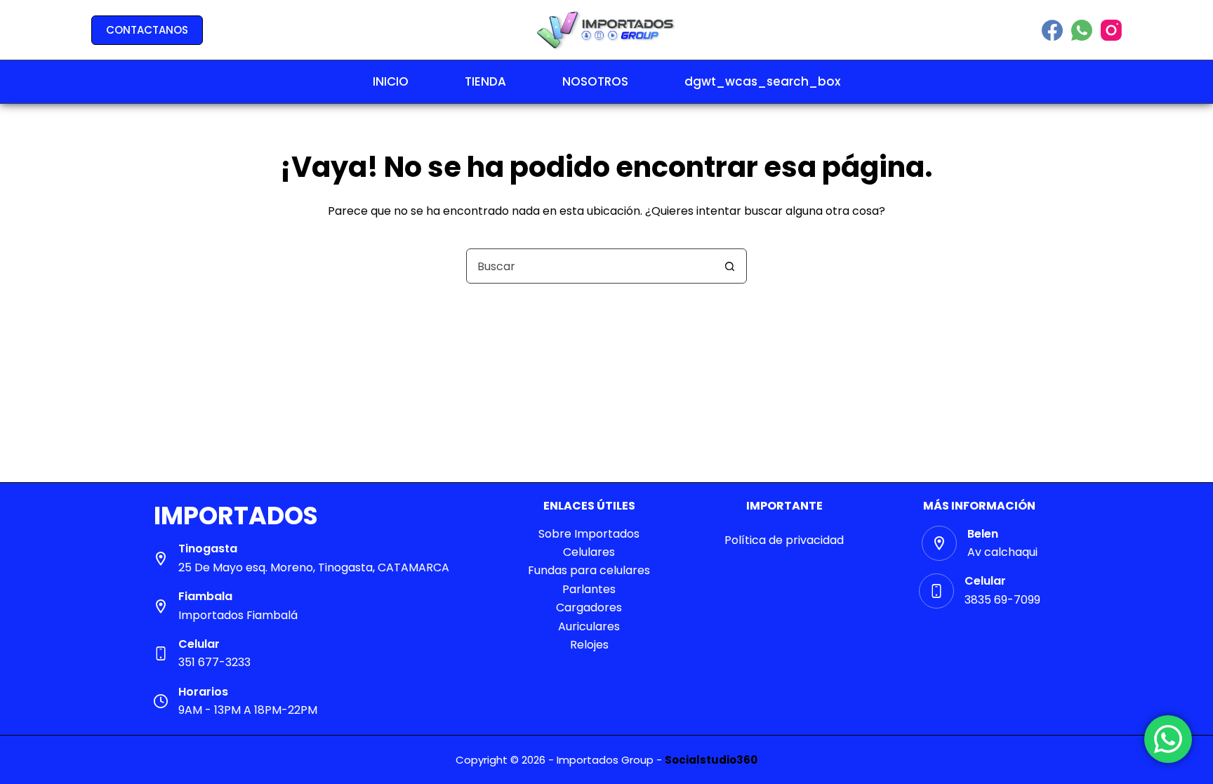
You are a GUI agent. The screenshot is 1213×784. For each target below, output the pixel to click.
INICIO (391, 81)
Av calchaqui (1002, 552)
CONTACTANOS (147, 29)
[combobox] (589, 266)
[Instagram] (1111, 30)
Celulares (589, 552)
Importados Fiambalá (238, 615)
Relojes (589, 645)
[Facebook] (1052, 30)
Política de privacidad (784, 540)
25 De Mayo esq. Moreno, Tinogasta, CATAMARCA (313, 567)
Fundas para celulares (589, 570)
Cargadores (589, 607)
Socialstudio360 (711, 759)
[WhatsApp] (1081, 30)
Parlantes (589, 589)
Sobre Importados (588, 534)
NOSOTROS (595, 81)
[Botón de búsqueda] (729, 266)
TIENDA (485, 81)
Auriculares (589, 626)
